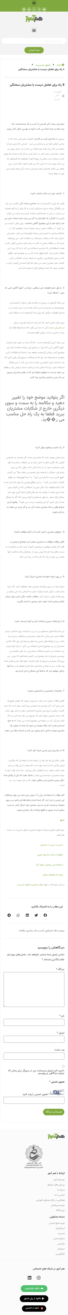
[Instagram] (39, 9)
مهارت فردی (37, 885)
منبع (62, 820)
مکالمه (22, 931)
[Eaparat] (29, 9)
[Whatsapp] (34, 9)
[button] (34, 2)
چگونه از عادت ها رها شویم (50, 855)
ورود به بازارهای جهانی (52, 875)
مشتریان (58, 328)
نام (61, 1016)
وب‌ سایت (59, 1050)
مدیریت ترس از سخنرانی (51, 845)
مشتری (29, 931)
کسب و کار (39, 931)
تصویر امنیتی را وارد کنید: (35, 1094)
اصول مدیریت (42, 65)
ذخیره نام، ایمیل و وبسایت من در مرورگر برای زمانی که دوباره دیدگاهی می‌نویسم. (36, 1072)
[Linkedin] (24, 9)
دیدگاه (60, 969)
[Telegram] (44, 9)
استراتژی (49, 931)
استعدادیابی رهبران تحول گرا (49, 865)
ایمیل (60, 1033)
